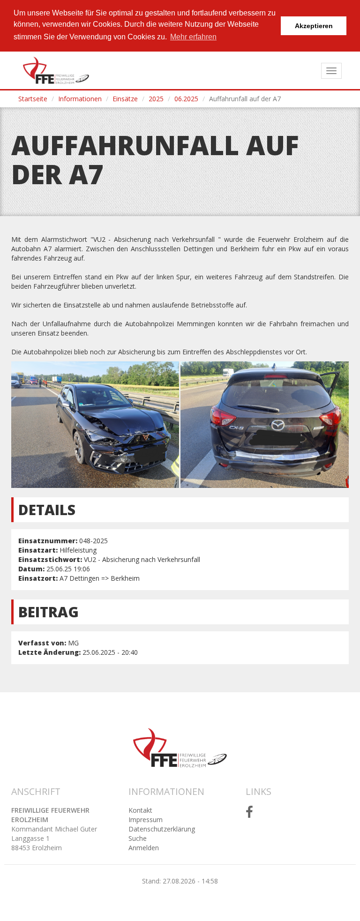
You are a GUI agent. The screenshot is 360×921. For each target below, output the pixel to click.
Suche (137, 838)
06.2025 (186, 98)
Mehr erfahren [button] (193, 37)
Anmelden (143, 847)
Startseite (32, 98)
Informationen (80, 98)
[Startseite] (56, 70)
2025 (156, 98)
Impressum (145, 819)
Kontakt (140, 810)
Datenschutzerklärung (161, 828)
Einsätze (125, 98)
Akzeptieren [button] (314, 26)
